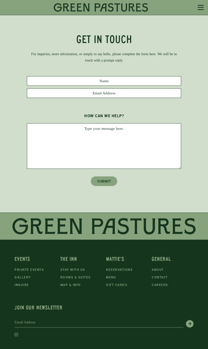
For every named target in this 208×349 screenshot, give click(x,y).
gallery (22, 277)
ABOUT (158, 270)
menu (111, 277)
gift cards (116, 285)
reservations (119, 270)
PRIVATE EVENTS (29, 270)
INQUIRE (21, 285)
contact (160, 277)
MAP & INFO (70, 285)
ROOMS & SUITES (75, 277)
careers (160, 285)
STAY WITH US (72, 270)
